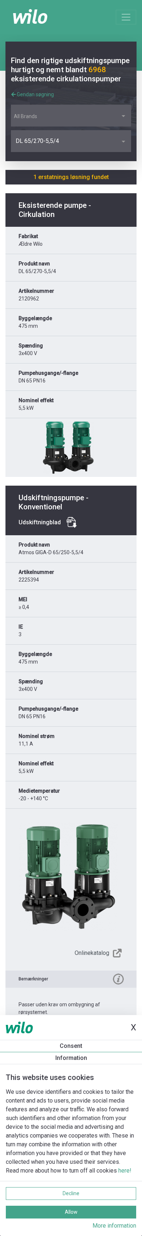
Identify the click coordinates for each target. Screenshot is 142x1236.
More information (114, 1225)
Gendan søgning (35, 94)
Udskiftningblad (40, 522)
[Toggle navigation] (126, 17)
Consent (71, 1045)
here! (124, 1170)
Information (71, 1057)
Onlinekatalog (92, 952)
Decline (71, 1193)
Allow (71, 1212)
